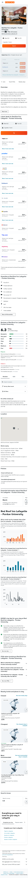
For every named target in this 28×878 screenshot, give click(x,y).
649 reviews (14, 31)
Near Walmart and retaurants (10, 369)
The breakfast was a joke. (9, 371)
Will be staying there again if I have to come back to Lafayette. (12, 356)
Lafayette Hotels (4, 874)
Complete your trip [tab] (8, 822)
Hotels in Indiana (19, 873)
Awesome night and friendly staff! (11, 359)
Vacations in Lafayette (9, 835)
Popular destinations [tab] (20, 822)
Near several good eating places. (11, 354)
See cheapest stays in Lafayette (22, 724)
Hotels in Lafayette (8, 837)
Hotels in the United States (8, 873)
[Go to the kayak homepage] (9, 2)
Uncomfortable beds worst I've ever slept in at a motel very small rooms (13, 366)
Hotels (11, 872)
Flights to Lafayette (8, 831)
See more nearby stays (21, 695)
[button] (2, 2)
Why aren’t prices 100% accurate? (11, 864)
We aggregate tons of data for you (11, 861)
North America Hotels (18, 872)
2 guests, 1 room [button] (7, 42)
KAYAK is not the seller (8, 859)
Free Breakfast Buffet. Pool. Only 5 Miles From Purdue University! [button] (12, 775)
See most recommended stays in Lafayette (21, 756)
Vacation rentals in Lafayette (10, 839)
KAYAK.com (5, 872)
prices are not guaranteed (7, 854)
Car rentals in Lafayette (9, 833)
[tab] (5, 376)
